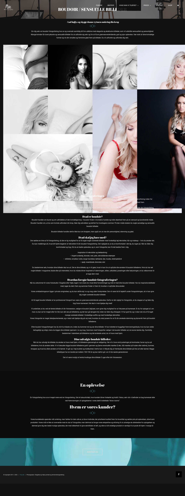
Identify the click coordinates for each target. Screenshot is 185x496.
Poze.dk (22, 475)
